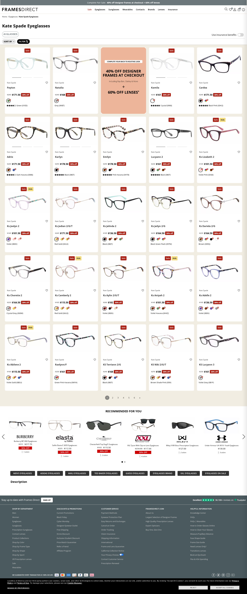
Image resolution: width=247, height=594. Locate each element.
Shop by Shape (18, 550)
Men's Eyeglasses (22, 473)
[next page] (139, 398)
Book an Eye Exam (198, 555)
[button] (244, 437)
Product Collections (20, 538)
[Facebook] (213, 575)
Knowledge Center (198, 513)
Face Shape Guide (197, 538)
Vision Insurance (108, 534)
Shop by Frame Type (21, 546)
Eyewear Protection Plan (111, 517)
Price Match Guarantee (66, 542)
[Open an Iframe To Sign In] (234, 9)
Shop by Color (18, 542)
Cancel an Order (108, 525)
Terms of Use (23, 583)
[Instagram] (228, 575)
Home (4, 16)
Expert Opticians (153, 525)
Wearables (127, 9)
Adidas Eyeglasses (50, 473)
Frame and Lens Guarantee (112, 546)
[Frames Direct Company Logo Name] (20, 9)
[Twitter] (218, 575)
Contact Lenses (18, 534)
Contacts (140, 9)
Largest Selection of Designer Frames (161, 517)
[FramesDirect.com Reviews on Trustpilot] (195, 500)
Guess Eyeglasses (135, 473)
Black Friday (62, 517)
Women (15, 517)
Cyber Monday (63, 521)
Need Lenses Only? (198, 546)
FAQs (192, 517)
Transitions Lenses (198, 550)
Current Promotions (65, 513)
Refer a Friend (62, 546)
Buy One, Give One (154, 529)
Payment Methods (109, 513)
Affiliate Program (64, 550)
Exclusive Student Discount (68, 538)
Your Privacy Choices (110, 555)
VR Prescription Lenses (22, 559)
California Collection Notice (112, 550)
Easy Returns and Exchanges (113, 521)
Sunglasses (113, 9)
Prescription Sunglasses (22, 529)
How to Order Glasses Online (202, 525)
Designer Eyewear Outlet (67, 525)
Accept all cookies (225, 587)
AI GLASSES (10, 34)
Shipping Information (110, 538)
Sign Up (47, 500)
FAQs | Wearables (197, 521)
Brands (151, 9)
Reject (193, 587)
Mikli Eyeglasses (77, 473)
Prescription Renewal (110, 563)
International (106, 542)
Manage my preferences (18, 588)
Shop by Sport (18, 555)
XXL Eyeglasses (189, 473)
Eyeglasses (100, 9)
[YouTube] (233, 575)
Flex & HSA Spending (199, 559)
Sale (90, 9)
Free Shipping (62, 529)
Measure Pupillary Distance (201, 534)
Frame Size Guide (197, 542)
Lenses (161, 9)
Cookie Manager (74, 583)
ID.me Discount (63, 534)
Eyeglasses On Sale (215, 473)
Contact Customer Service (112, 559)
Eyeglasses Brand (162, 473)
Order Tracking (107, 529)
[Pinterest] (223, 575)
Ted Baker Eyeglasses (105, 473)
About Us (150, 513)
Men (14, 513)
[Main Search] (226, 9)
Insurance (173, 9)
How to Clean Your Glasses (201, 529)
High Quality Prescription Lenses (159, 521)
